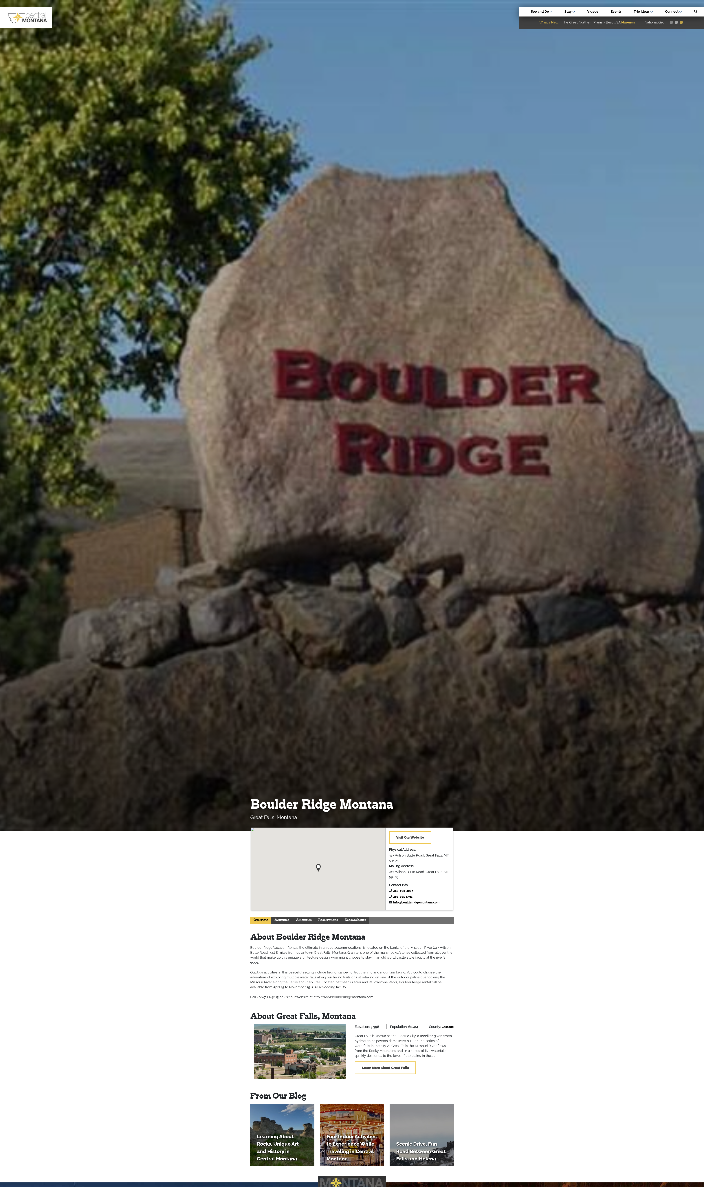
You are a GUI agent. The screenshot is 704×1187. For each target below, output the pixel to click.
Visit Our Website (410, 837)
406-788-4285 (403, 891)
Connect (672, 11)
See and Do (540, 11)
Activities (281, 920)
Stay (568, 11)
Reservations (328, 920)
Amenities (304, 920)
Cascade (448, 1027)
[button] (318, 866)
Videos (592, 11)
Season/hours (355, 920)
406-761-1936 (403, 896)
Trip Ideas (642, 11)
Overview (261, 920)
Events (616, 11)
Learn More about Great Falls (385, 1068)
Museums (647, 22)
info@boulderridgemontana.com (416, 902)
